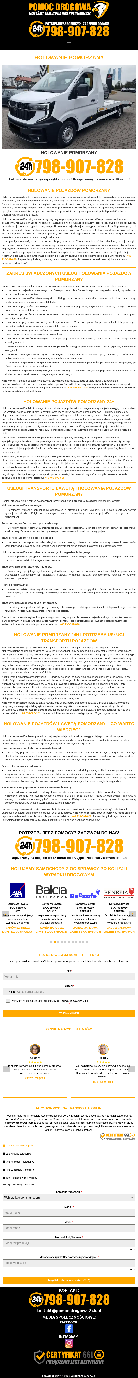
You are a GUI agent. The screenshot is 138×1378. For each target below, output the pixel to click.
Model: (69, 1222)
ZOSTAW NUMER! (69, 1013)
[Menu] (69, 43)
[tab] (18, 1145)
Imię (69, 970)
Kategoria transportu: (69, 1192)
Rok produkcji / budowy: (69, 1237)
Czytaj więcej (35, 1082)
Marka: (69, 1206)
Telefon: (69, 985)
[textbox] (65, 1197)
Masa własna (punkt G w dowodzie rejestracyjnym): (69, 1257)
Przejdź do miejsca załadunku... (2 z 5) (69, 1280)
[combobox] (9, 991)
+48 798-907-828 (78, 387)
